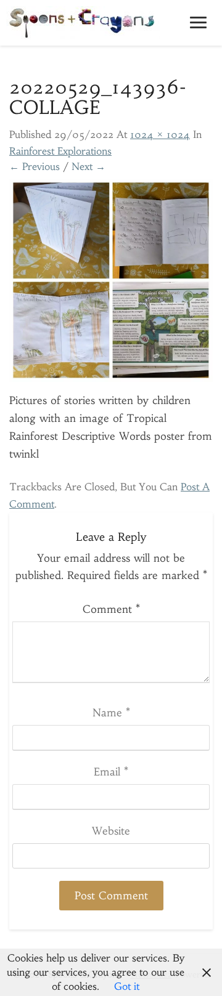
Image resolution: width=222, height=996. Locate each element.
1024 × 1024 (160, 134)
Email (111, 772)
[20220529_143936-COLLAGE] (111, 284)
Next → (88, 166)
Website (111, 831)
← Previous (34, 166)
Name (111, 712)
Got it (126, 986)
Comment (111, 609)
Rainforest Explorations (60, 151)
